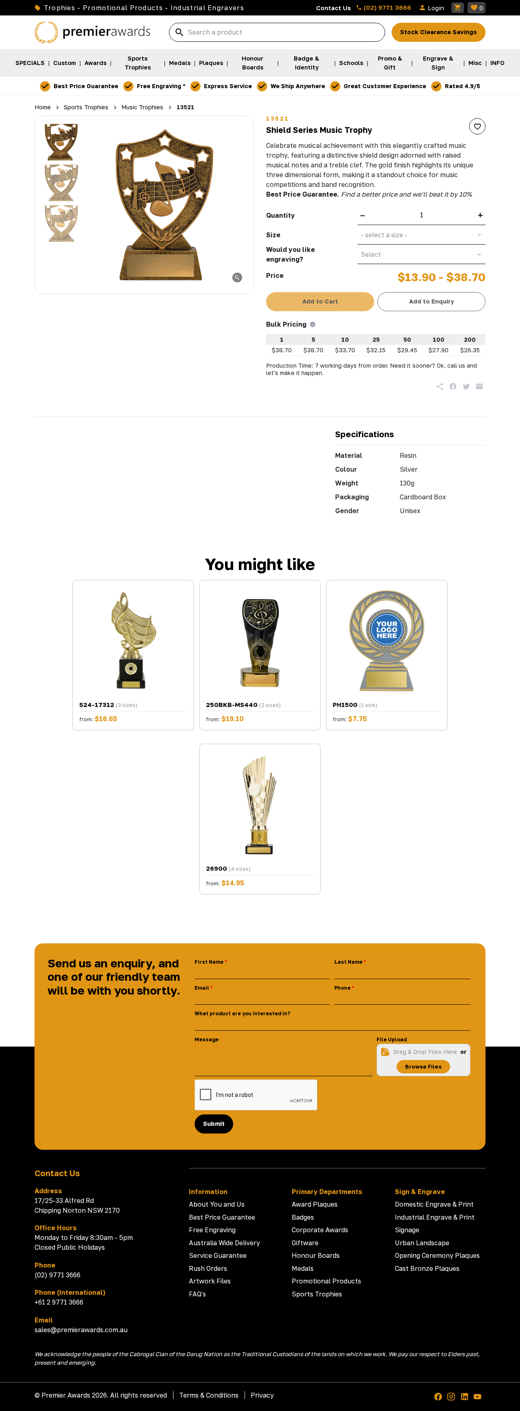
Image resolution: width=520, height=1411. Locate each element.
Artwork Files (210, 1281)
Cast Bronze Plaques (427, 1268)
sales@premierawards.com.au (81, 1330)
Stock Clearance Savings (438, 31)
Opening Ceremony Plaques (437, 1255)
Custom (64, 62)
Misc (475, 62)
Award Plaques (315, 1204)
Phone (342, 988)
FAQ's (197, 1294)
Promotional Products (326, 1281)
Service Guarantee (218, 1255)
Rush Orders (208, 1268)
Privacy (262, 1395)
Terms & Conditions (208, 1395)
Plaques (211, 62)
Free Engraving (212, 1230)
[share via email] (479, 386)
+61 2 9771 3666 (59, 1302)
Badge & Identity (306, 63)
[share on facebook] (453, 386)
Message (207, 1039)
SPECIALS (30, 62)
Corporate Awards (320, 1230)
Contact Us (333, 7)
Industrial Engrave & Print (434, 1217)
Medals (180, 62)
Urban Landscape (422, 1243)
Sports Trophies (138, 63)
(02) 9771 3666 (386, 7)
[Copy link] (440, 386)
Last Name (348, 962)
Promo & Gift (390, 63)
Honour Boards (252, 63)
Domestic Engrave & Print (434, 1204)
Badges (303, 1217)
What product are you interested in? (242, 1013)
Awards (95, 62)
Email (202, 988)
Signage (407, 1230)
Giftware (305, 1243)
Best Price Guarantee (222, 1217)
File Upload (392, 1039)
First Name (209, 962)
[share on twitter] (466, 386)
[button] (61, 142)
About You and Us (217, 1204)
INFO (497, 62)
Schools (351, 62)
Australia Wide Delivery (224, 1243)
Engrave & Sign (438, 63)
